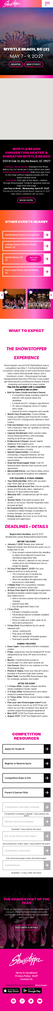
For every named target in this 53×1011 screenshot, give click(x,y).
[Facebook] (13, 1001)
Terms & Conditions (26, 972)
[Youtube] (39, 1001)
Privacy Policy (23, 976)
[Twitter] (31, 1001)
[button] (2, 295)
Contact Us (26, 979)
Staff (35, 976)
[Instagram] (22, 1001)
